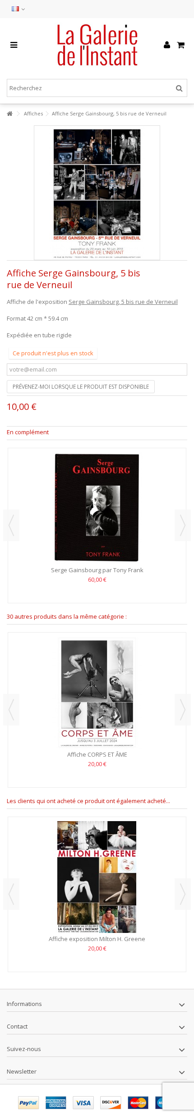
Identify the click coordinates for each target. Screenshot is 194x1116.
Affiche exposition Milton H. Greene (97, 939)
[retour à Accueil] (9, 113)
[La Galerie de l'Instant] (97, 45)
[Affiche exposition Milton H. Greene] (97, 877)
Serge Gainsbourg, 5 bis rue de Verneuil (123, 302)
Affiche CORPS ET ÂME (97, 754)
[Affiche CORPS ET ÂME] (97, 693)
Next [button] (183, 525)
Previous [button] (11, 525)
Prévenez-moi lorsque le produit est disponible (81, 386)
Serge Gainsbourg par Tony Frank (97, 570)
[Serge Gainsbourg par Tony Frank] (97, 508)
